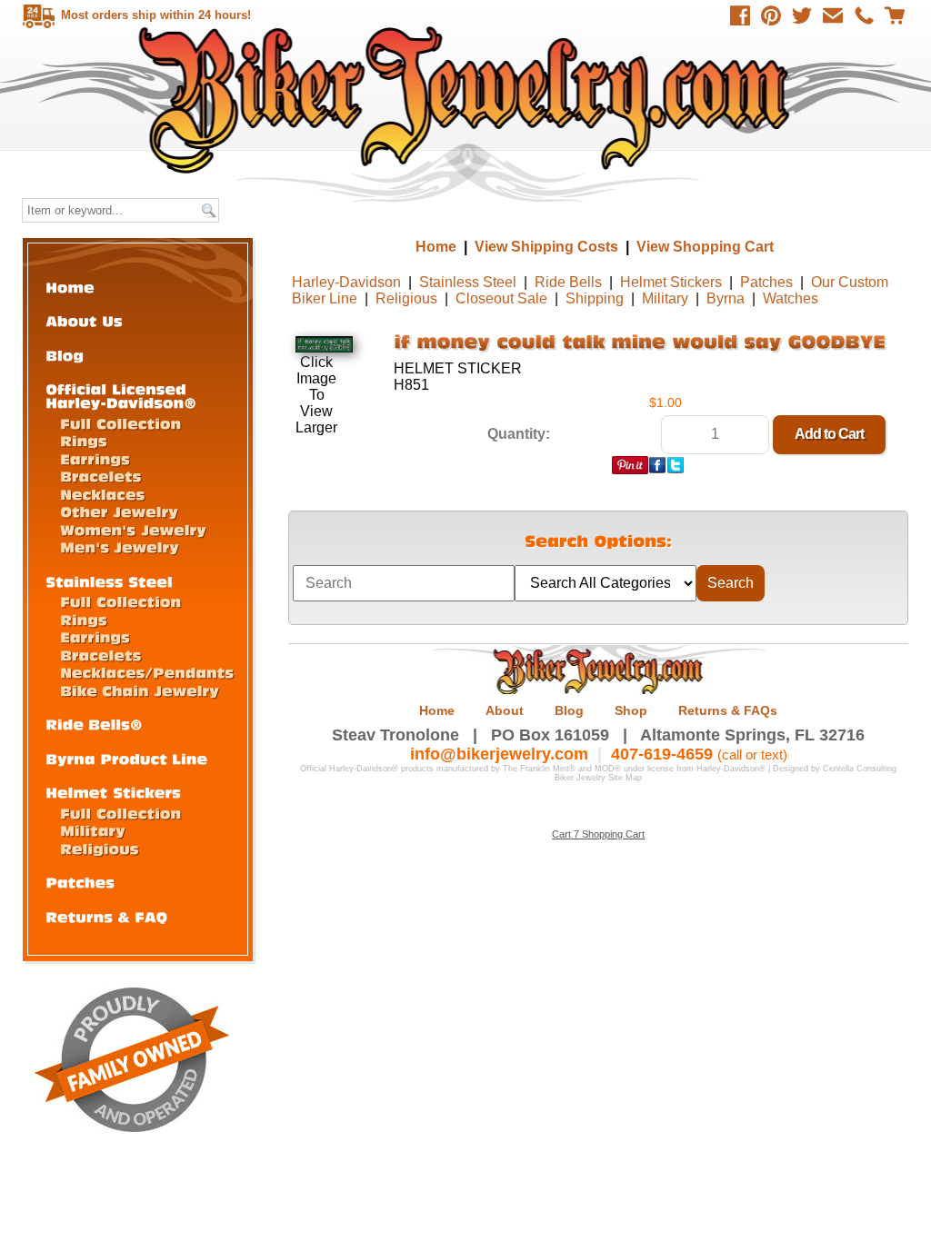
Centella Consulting (859, 768)
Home (468, 99)
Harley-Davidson (346, 282)
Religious (406, 298)
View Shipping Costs (546, 246)
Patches (766, 282)
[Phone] (863, 15)
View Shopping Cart (705, 246)
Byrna (725, 298)
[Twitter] (802, 15)
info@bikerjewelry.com (499, 754)
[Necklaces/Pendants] (147, 672)
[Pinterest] (771, 15)
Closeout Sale (501, 298)
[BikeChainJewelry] (139, 690)
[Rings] (83, 440)
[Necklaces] (102, 493)
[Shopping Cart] (894, 15)
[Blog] (64, 354)
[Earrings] (95, 458)
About (505, 710)
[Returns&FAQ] (106, 916)
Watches (790, 298)
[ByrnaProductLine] (126, 758)
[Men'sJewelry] (119, 546)
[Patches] (80, 881)
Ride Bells (568, 282)
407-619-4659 (662, 754)
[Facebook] (740, 15)
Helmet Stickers (671, 282)
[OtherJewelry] (119, 511)
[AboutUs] (84, 320)
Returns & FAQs (727, 710)
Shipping (595, 298)
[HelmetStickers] (113, 791)
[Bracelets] (101, 475)
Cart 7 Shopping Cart (598, 834)
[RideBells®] (94, 723)
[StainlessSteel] (109, 581)
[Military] (92, 830)
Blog (569, 710)
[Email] (832, 15)
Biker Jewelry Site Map (598, 777)
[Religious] (99, 848)
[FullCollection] (120, 423)
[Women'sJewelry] (133, 529)
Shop (631, 710)
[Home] (70, 286)
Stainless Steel (467, 282)
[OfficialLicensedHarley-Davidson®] (120, 395)
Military (665, 298)
